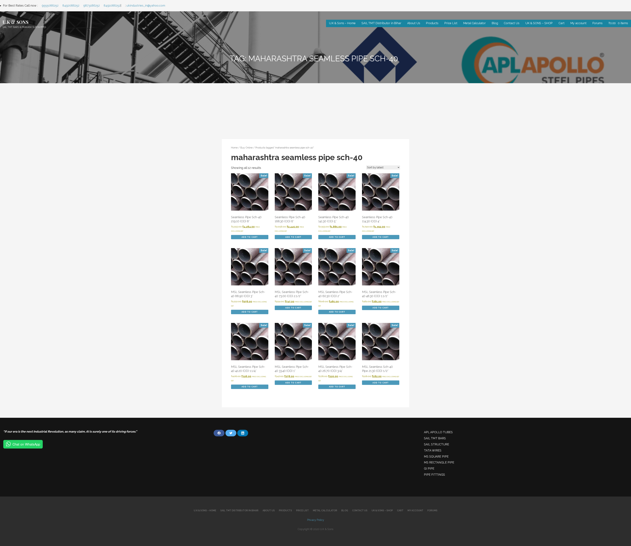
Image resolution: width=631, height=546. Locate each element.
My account (578, 23)
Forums (597, 23)
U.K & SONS (15, 22)
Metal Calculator (474, 23)
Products (432, 23)
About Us (413, 23)
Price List (450, 23)
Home (234, 147)
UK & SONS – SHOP (539, 23)
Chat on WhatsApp (26, 444)
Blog (495, 23)
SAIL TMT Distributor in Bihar (381, 23)
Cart (561, 23)
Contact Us (511, 23)
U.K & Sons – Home (342, 23)
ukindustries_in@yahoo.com (146, 5)
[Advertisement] (315, 108)
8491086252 (112, 5)
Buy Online (246, 147)
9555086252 (50, 5)
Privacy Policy (315, 520)
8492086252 (70, 5)
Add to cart (250, 237)
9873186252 (91, 5)
